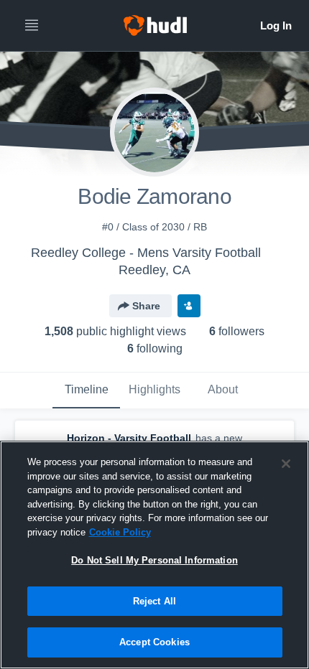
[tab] (86, 390)
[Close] (286, 463)
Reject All (154, 601)
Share (146, 306)
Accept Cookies (154, 642)
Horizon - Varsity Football (129, 438)
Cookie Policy (120, 532)
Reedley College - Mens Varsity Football (146, 252)
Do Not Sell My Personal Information (154, 560)
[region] (154, 555)
